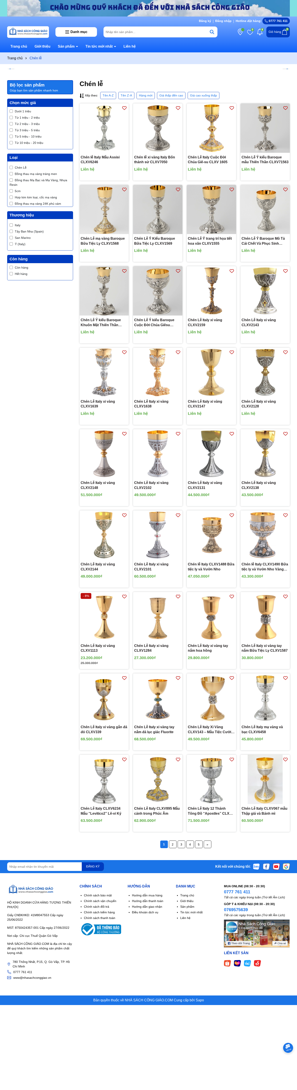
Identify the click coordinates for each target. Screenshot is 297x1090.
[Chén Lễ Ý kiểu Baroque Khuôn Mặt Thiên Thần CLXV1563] (104, 291)
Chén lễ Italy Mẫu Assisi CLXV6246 (100, 159)
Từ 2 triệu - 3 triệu (27, 124)
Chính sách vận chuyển (100, 901)
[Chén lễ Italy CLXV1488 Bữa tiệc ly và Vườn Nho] (211, 535)
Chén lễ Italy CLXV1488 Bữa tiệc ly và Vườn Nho (211, 566)
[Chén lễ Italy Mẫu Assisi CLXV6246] (104, 128)
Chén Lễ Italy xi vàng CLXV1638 (151, 404)
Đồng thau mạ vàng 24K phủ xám (38, 203)
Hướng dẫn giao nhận (147, 906)
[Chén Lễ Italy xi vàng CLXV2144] (104, 535)
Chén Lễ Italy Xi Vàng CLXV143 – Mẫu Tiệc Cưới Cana (209, 729)
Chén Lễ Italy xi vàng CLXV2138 (259, 485)
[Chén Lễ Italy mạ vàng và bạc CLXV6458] (265, 698)
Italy (17, 225)
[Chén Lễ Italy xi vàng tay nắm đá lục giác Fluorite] (157, 698)
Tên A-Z (108, 95)
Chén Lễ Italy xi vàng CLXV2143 (259, 322)
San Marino (23, 237)
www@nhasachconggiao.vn (32, 977)
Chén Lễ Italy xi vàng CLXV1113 (98, 648)
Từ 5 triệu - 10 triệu (28, 136)
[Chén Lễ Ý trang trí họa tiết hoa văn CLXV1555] (211, 209)
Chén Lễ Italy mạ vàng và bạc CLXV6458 (262, 729)
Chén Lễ (21, 167)
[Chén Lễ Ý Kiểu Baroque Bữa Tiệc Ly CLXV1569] (157, 209)
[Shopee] (227, 963)
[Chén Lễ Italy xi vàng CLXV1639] (104, 372)
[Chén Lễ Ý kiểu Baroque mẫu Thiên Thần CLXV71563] (265, 128)
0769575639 (236, 909)
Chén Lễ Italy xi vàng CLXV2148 (98, 485)
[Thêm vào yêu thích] (124, 108)
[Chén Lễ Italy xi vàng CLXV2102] (157, 454)
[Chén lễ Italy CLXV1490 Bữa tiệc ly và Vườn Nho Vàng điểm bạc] (265, 535)
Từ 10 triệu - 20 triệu (29, 143)
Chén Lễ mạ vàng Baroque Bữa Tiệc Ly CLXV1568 (103, 241)
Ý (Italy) (20, 244)
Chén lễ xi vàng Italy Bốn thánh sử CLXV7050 (154, 159)
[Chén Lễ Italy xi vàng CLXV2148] (104, 454)
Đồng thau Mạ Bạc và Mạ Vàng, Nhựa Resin (38, 182)
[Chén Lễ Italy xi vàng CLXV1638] (157, 372)
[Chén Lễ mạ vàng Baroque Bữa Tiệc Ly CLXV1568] (104, 209)
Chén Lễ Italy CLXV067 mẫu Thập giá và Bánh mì (264, 811)
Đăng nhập (223, 21)
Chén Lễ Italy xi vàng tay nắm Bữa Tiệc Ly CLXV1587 (265, 648)
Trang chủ (18, 46)
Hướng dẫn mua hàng (147, 895)
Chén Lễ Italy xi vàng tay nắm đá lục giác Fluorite (154, 729)
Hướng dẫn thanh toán (147, 901)
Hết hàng (21, 274)
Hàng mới (145, 95)
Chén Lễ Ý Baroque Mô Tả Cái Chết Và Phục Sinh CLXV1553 (263, 241)
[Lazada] (237, 963)
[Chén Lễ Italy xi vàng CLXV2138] (265, 454)
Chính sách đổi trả (96, 906)
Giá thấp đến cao (171, 95)
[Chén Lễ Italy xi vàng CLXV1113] (104, 616)
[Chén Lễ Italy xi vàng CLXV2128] (265, 372)
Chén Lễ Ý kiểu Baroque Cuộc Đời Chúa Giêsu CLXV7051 (154, 322)
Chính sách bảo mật (98, 895)
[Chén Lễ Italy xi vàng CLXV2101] (157, 535)
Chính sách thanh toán (99, 918)
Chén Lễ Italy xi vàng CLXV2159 (205, 322)
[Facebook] (266, 866)
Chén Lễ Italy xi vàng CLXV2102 (151, 485)
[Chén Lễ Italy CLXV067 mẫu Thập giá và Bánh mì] (265, 779)
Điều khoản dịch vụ (145, 912)
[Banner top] (148, 8)
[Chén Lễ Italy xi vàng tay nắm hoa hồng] (211, 616)
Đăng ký (205, 21)
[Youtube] (276, 866)
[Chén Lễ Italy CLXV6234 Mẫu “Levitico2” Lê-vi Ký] (104, 779)
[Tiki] (247, 963)
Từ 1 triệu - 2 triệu (27, 117)
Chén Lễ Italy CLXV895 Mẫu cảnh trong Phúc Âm (157, 811)
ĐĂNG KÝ (93, 866)
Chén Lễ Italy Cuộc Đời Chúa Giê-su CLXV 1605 (207, 159)
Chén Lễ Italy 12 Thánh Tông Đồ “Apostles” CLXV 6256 (210, 811)
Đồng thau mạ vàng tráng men (36, 174)
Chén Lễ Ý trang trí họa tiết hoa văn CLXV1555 (210, 241)
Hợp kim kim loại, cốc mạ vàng (36, 197)
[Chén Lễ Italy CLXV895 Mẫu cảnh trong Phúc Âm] (157, 779)
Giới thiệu (42, 46)
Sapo (200, 1000)
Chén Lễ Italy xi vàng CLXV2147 (205, 404)
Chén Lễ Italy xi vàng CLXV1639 (98, 404)
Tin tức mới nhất (99, 46)
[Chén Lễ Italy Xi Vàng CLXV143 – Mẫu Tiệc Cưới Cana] (211, 698)
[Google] (286, 866)
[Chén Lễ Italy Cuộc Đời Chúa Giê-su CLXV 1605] (211, 128)
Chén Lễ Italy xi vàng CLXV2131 (205, 485)
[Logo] (28, 31)
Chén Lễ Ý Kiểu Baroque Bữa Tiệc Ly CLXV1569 (154, 241)
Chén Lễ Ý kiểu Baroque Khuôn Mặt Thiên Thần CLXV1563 (101, 322)
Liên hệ (129, 46)
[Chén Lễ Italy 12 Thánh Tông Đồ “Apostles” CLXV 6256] (211, 779)
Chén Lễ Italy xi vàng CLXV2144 (98, 566)
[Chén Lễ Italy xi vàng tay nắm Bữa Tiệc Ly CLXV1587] (265, 616)
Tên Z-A (126, 95)
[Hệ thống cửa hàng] (240, 32)
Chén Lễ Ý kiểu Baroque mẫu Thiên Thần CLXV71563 (265, 159)
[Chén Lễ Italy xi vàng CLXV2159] (211, 291)
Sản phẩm (66, 46)
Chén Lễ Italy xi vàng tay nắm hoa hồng (208, 648)
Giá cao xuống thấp (203, 95)
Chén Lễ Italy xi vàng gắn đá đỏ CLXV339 (104, 729)
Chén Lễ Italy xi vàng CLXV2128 (259, 404)
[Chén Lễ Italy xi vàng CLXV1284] (157, 616)
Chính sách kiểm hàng (99, 912)
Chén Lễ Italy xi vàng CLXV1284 (151, 648)
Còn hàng (21, 267)
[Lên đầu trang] (288, 1064)
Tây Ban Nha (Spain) (29, 231)
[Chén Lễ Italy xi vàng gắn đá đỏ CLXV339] (104, 698)
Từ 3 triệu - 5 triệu (27, 130)
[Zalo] (256, 866)
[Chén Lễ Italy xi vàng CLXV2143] (265, 291)
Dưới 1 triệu (23, 111)
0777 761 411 (278, 21)
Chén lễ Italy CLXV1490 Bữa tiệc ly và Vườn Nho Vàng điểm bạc (265, 567)
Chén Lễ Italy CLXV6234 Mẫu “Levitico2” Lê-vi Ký (101, 811)
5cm (18, 191)
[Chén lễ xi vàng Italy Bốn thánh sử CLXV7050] (157, 128)
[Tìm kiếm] (212, 32)
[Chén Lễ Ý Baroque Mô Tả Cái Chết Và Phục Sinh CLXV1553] (265, 209)
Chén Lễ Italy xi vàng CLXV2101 (151, 566)
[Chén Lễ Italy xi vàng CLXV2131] (211, 454)
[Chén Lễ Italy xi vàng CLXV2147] (211, 372)
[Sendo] (257, 963)
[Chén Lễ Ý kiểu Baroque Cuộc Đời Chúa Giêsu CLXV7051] (157, 291)
